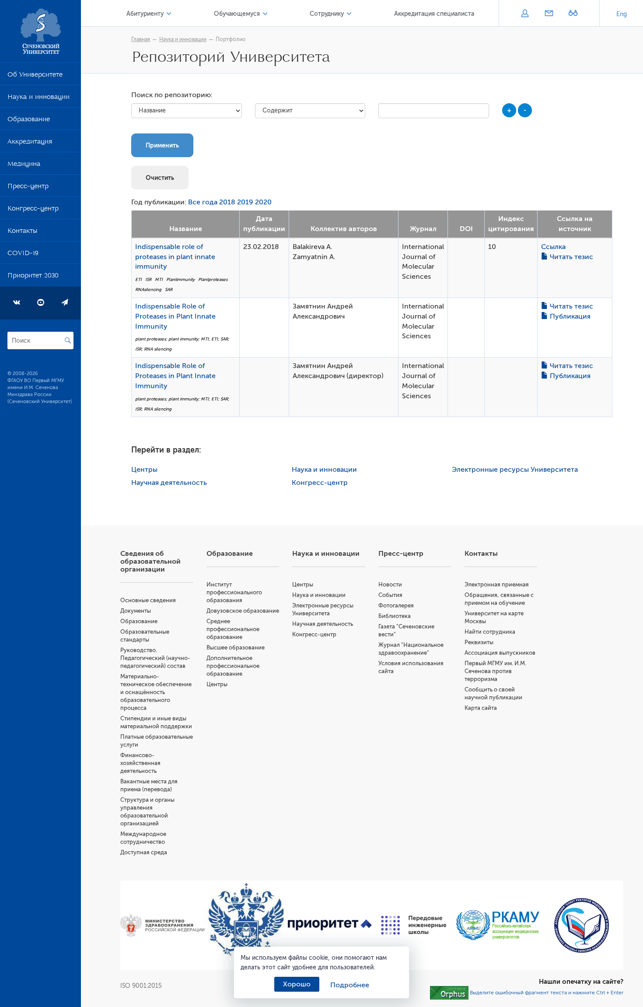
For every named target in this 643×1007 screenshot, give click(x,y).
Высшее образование (235, 647)
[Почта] (549, 14)
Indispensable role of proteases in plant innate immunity (175, 257)
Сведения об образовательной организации (150, 561)
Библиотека (394, 616)
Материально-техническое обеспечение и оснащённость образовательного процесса (156, 692)
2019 (245, 202)
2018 (227, 202)
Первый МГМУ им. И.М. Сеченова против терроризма (495, 671)
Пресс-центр (28, 188)
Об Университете (35, 76)
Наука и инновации (38, 98)
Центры (144, 470)
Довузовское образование (242, 610)
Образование (28, 121)
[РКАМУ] (498, 925)
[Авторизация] (525, 14)
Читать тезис (570, 257)
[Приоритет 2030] (330, 925)
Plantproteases (212, 279)
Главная (140, 39)
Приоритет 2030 (33, 277)
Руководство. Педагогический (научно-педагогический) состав (155, 658)
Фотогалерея (396, 605)
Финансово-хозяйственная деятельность (140, 763)
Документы (135, 610)
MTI (159, 279)
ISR (148, 279)
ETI (138, 279)
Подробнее (349, 985)
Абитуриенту (145, 14)
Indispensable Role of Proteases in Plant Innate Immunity (175, 316)
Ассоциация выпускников (500, 652)
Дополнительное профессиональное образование (232, 666)
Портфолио (231, 39)
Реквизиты (479, 642)
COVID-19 (22, 255)
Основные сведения (148, 600)
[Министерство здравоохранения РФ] (162, 925)
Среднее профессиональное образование (232, 629)
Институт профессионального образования (234, 592)
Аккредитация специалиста (434, 14)
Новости (390, 584)
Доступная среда (143, 852)
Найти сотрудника (490, 631)
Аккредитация (29, 143)
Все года (202, 202)
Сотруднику (327, 14)
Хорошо (297, 984)
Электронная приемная (497, 584)
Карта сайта (481, 708)
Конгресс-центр (33, 210)
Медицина (23, 165)
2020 (263, 202)
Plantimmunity (180, 279)
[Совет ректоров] (581, 925)
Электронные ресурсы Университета (515, 470)
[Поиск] (67, 340)
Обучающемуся (237, 14)
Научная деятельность (169, 483)
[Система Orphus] (449, 992)
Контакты (22, 232)
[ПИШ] (414, 925)
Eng (621, 14)
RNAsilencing (148, 289)
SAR (168, 289)
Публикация (569, 316)
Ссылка (553, 247)
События (390, 595)
